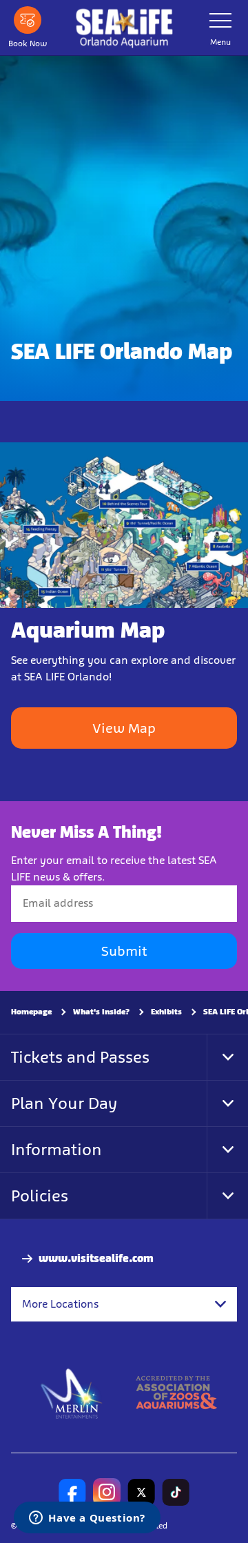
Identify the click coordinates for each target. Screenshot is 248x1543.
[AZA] (176, 1392)
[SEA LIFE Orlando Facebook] (72, 1492)
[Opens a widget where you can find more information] (87, 1519)
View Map (124, 728)
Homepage (31, 1011)
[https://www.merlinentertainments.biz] (72, 1392)
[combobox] (124, 1304)
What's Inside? (101, 1011)
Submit (124, 951)
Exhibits (166, 1011)
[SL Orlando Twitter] (141, 1492)
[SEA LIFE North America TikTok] (175, 1492)
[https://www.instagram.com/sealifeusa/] (107, 1492)
